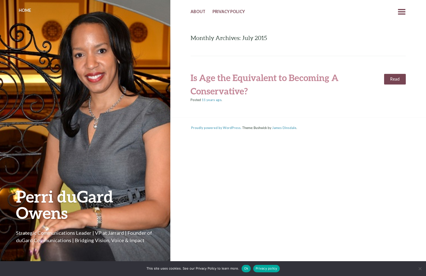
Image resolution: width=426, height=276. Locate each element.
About (198, 11)
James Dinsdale (284, 128)
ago (211, 100)
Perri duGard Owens (64, 204)
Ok (246, 268)
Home (25, 10)
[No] (419, 268)
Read (395, 79)
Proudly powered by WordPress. (216, 128)
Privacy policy (266, 268)
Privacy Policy (229, 11)
